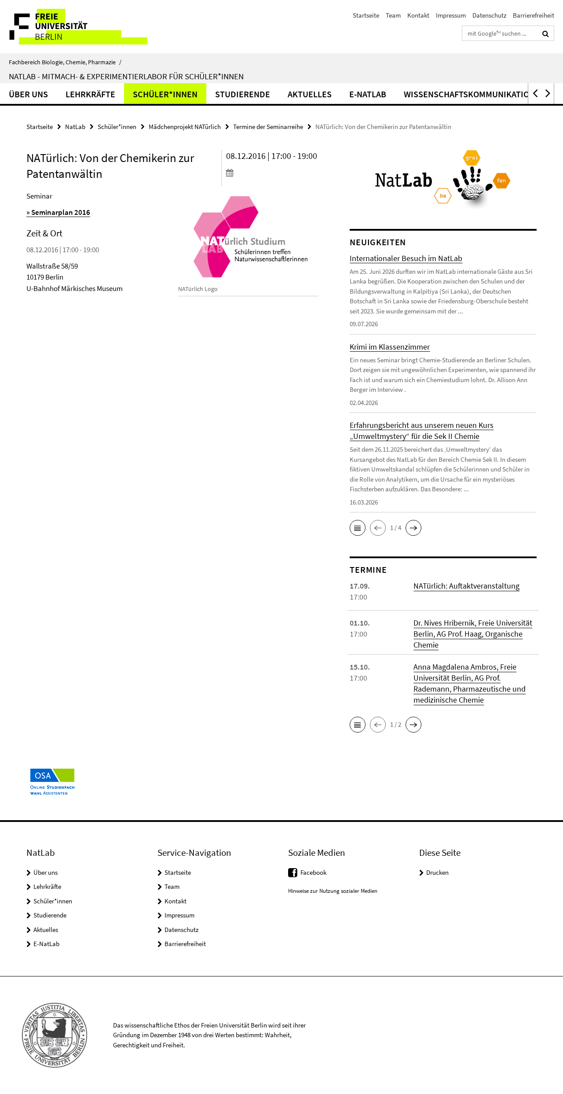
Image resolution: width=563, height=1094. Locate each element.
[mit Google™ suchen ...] (545, 33)
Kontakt (418, 15)
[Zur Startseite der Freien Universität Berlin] (73, 26)
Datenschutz (489, 15)
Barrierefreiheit (533, 15)
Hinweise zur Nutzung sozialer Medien (332, 891)
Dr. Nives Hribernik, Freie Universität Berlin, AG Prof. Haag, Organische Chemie (472, 634)
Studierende (242, 93)
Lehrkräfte (90, 93)
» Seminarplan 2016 (58, 212)
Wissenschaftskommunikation (469, 93)
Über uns (28, 93)
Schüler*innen (165, 93)
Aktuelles (310, 93)
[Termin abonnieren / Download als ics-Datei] (272, 172)
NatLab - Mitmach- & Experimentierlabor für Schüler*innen (126, 76)
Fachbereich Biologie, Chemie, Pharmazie (65, 62)
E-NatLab (367, 93)
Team (393, 15)
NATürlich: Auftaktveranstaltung (466, 586)
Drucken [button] (437, 872)
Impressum (451, 15)
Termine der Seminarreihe (268, 126)
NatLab (75, 126)
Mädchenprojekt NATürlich (185, 126)
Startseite (366, 15)
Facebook (313, 872)
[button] (534, 93)
